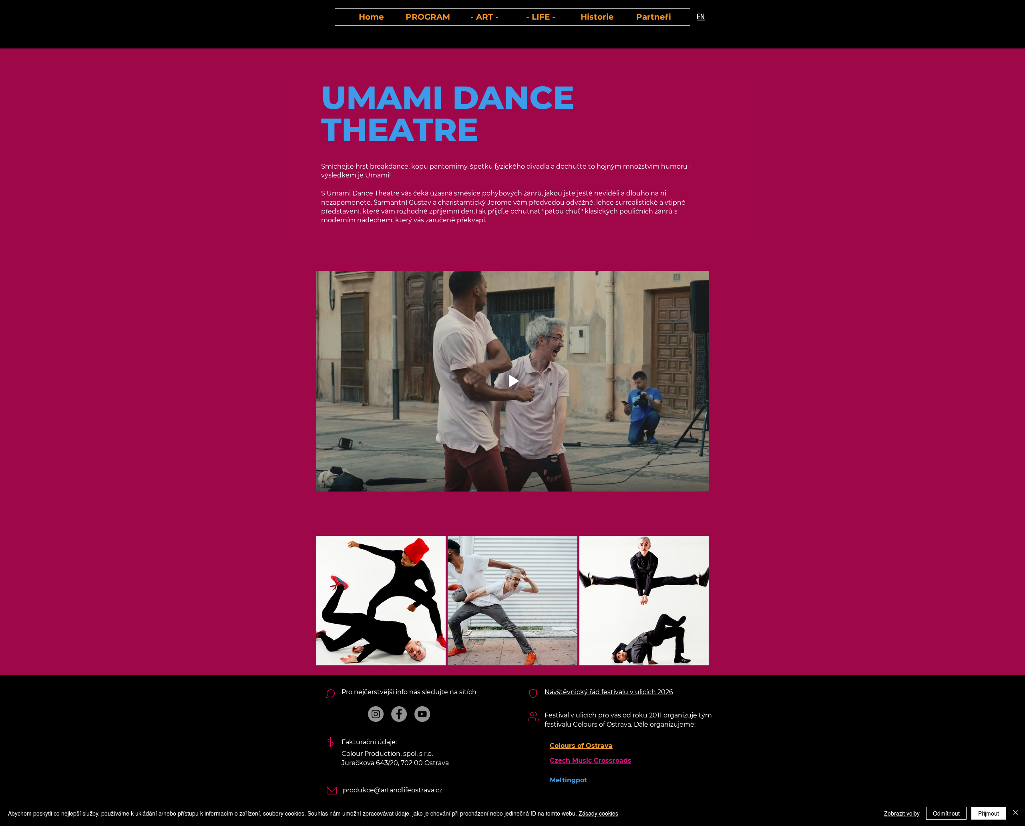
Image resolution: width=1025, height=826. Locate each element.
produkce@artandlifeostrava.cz (392, 790)
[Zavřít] (1015, 813)
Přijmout (988, 813)
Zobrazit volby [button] (902, 813)
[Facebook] (399, 714)
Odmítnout (946, 813)
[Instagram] (376, 714)
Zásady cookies (598, 813)
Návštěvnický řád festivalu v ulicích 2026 (609, 692)
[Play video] (512, 381)
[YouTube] (422, 714)
